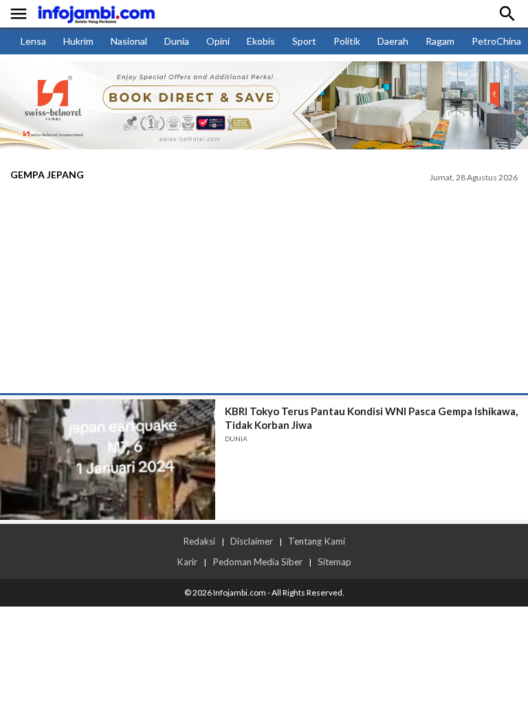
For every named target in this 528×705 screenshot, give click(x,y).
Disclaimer (251, 541)
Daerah (392, 41)
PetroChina (496, 41)
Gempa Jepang (47, 174)
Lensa (33, 41)
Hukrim (78, 41)
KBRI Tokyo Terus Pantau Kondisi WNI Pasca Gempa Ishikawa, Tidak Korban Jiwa (371, 418)
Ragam (440, 41)
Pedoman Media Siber (257, 561)
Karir (187, 561)
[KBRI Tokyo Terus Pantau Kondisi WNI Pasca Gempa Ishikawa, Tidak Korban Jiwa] (107, 459)
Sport (304, 41)
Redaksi (199, 541)
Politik (346, 41)
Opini (218, 41)
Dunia (176, 41)
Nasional (129, 41)
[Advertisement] (264, 289)
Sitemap (334, 561)
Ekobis (261, 41)
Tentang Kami (316, 541)
